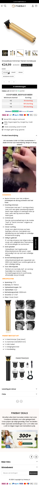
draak (21, 72)
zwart (13, 72)
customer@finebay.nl (19, 1)
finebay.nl (27, 480)
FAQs (4, 394)
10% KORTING (36, 243)
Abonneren (33, 473)
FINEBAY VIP (5, 91)
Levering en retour (9, 389)
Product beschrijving (10, 135)
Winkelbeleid (7, 467)
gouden (5, 72)
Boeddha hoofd (8, 76)
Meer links (6, 462)
